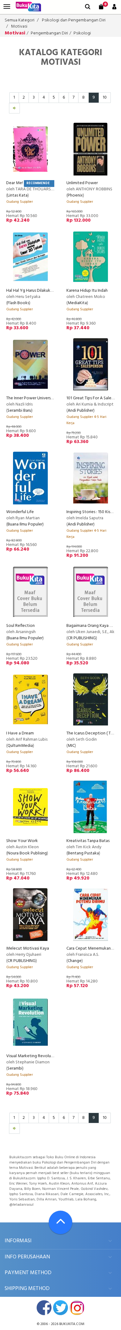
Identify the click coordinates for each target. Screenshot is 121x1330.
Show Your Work (22, 841)
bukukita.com (71, 1324)
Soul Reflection (20, 625)
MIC (71, 745)
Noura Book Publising (27, 853)
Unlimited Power (82, 183)
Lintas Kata (17, 195)
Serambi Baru (19, 410)
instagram (77, 1307)
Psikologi (82, 33)
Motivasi (19, 26)
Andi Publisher (80, 410)
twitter (60, 1307)
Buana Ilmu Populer (25, 524)
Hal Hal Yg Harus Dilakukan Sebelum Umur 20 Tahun (53, 290)
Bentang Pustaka (83, 853)
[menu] (7, 6)
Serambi (14, 1068)
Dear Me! (14, 183)
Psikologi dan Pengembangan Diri (73, 20)
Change (75, 960)
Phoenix (75, 195)
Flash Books (18, 303)
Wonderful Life (20, 512)
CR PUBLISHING (82, 638)
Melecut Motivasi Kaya (27, 948)
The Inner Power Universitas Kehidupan (42, 398)
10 (105, 97)
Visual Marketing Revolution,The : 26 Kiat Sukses (50, 1056)
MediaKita (77, 303)
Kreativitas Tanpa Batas (88, 841)
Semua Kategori (19, 20)
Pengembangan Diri (49, 33)
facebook (44, 1307)
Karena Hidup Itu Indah (87, 290)
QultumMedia (20, 745)
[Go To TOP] (60, 1222)
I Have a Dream (20, 733)
